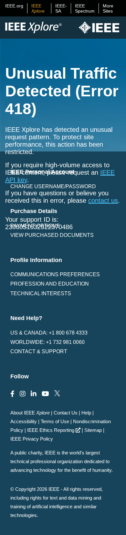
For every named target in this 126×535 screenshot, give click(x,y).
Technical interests (40, 293)
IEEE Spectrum (85, 8)
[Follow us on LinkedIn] (34, 393)
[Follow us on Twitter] (57, 393)
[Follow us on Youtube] (45, 393)
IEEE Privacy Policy (31, 439)
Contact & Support (38, 351)
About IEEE (30, 412)
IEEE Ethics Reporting (50, 430)
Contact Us (66, 412)
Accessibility (23, 421)
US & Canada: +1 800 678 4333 (49, 333)
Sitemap (93, 430)
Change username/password (53, 186)
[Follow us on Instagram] (23, 393)
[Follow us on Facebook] (12, 393)
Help (86, 412)
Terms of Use (55, 421)
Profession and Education (49, 284)
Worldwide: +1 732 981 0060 (47, 342)
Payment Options (35, 226)
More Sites (108, 8)
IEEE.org (14, 5)
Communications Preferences (55, 274)
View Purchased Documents (52, 235)
